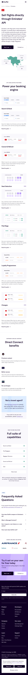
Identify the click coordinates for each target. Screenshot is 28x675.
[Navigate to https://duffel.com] (5, 2)
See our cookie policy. (17, 662)
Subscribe (14, 594)
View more (14, 472)
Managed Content (12, 404)
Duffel (3, 6)
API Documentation (9, 507)
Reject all (8, 666)
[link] (25, 2)
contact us (20, 416)
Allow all (19, 666)
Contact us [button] (20, 47)
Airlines (8, 6)
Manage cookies (14, 670)
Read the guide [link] (6, 128)
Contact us (19, 507)
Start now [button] (7, 47)
